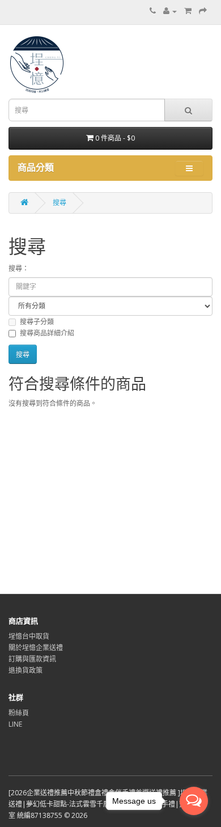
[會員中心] (170, 11)
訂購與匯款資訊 (32, 659)
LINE (15, 724)
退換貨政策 (25, 670)
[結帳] (203, 11)
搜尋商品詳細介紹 (47, 333)
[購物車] (188, 11)
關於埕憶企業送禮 (35, 647)
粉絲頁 (18, 713)
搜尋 (59, 202)
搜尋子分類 (37, 321)
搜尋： (18, 268)
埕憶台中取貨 (28, 636)
